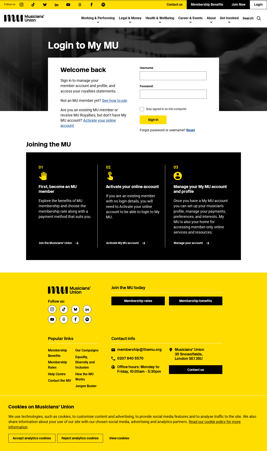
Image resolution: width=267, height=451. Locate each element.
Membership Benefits (207, 4)
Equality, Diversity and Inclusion (85, 362)
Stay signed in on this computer (166, 109)
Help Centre (57, 374)
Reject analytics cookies (80, 438)
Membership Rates (57, 364)
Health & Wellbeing (160, 18)
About (211, 18)
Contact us (175, 4)
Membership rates (138, 301)
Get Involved (229, 18)
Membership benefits (195, 301)
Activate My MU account (122, 243)
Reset (190, 130)
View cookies (119, 438)
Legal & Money (130, 18)
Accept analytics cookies (32, 438)
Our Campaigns (86, 350)
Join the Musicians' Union (55, 243)
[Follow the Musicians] (21, 4)
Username (146, 67)
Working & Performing (98, 18)
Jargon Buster (86, 386)
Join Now (239, 4)
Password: (147, 86)
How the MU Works (84, 376)
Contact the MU (59, 381)
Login (258, 4)
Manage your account (188, 243)
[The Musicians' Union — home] (24, 18)
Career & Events (190, 18)
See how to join (114, 100)
